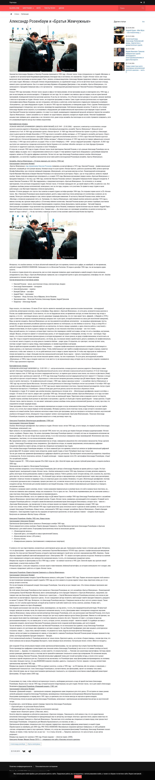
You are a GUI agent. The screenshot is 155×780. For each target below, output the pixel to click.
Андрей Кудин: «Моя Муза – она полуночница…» (135, 31)
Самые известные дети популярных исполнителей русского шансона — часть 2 (135, 69)
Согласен (78, 776)
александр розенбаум (18, 744)
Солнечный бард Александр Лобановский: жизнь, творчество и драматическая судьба (135, 42)
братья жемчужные (34, 744)
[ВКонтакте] (23, 751)
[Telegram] (29, 751)
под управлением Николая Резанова (39, 166)
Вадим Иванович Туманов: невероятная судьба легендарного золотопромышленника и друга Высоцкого (135, 56)
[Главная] (11, 14)
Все (143, 21)
